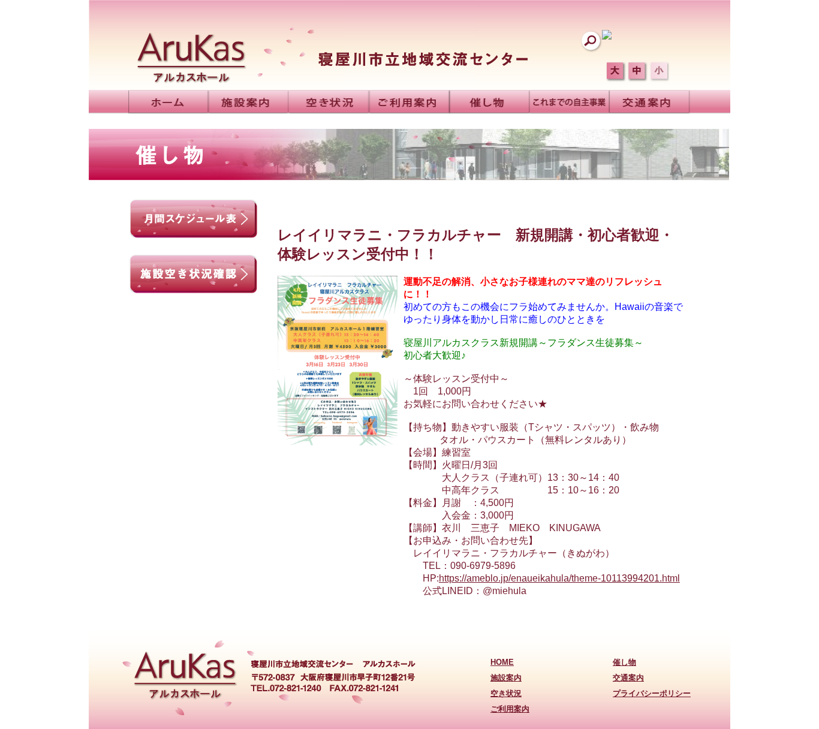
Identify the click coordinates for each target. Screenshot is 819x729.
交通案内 (628, 677)
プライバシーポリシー (652, 693)
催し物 (624, 662)
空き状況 (506, 693)
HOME (502, 662)
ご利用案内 (509, 708)
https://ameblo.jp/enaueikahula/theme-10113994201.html (559, 578)
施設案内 (506, 677)
